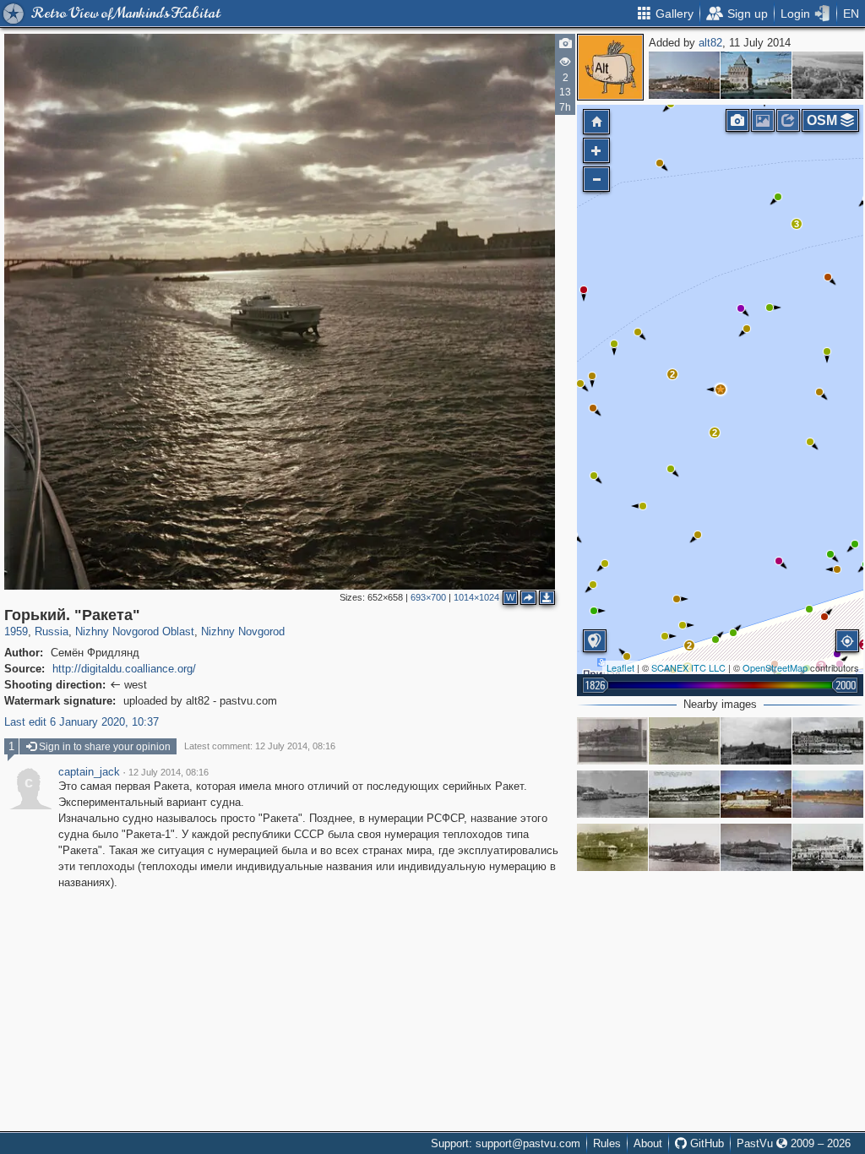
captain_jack (89, 772)
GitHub (705, 1143)
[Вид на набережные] (827, 741)
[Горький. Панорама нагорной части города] (827, 75)
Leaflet (620, 667)
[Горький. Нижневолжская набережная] (684, 75)
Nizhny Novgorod (243, 631)
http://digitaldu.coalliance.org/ (124, 668)
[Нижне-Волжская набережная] (612, 741)
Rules (607, 1143)
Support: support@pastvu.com (505, 1143)
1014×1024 (476, 597)
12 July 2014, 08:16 (168, 772)
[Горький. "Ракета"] (720, 389)
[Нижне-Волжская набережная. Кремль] (756, 794)
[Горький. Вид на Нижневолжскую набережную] (827, 794)
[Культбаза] (612, 847)
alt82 (710, 42)
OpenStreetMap (775, 667)
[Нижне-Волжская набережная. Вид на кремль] (756, 847)
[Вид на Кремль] (756, 741)
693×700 (428, 597)
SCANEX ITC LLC (688, 667)
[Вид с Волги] (684, 794)
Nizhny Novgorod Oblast (134, 631)
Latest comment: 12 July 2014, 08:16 (259, 746)
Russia (51, 631)
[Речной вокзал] (612, 794)
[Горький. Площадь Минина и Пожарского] (756, 75)
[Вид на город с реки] (827, 847)
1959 (16, 631)
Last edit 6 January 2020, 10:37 (81, 722)
